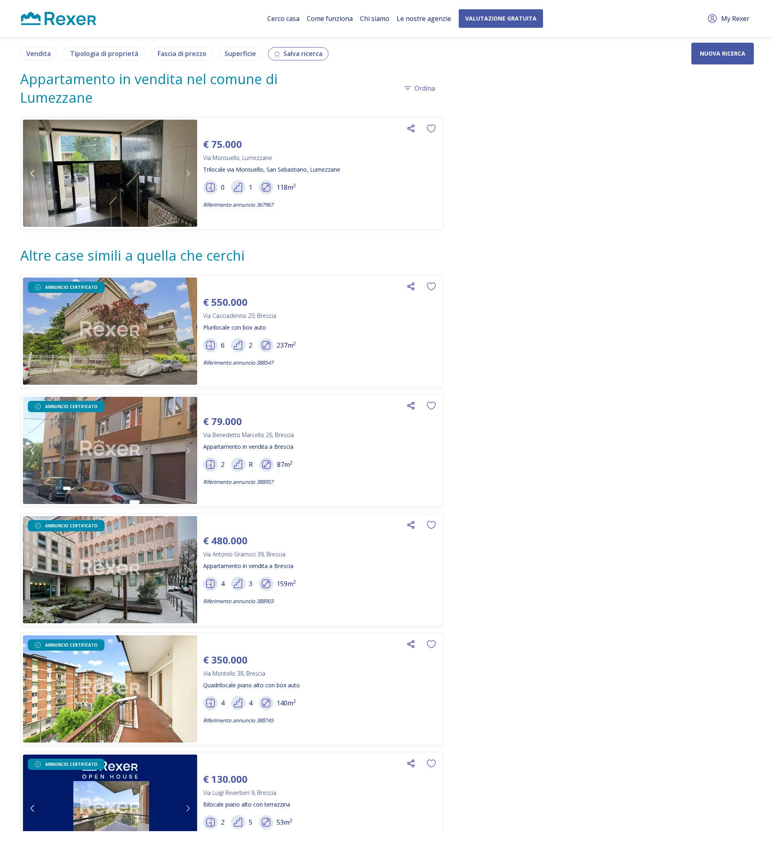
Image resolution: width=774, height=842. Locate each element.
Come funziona (330, 18)
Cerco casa (283, 18)
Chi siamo (374, 18)
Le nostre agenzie (424, 18)
